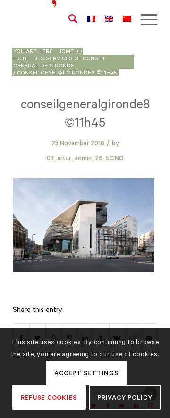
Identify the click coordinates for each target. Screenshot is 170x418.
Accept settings (86, 373)
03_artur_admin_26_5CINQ (85, 158)
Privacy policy (125, 397)
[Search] (68, 19)
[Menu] (144, 19)
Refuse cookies (49, 397)
